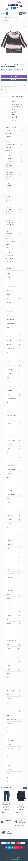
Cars (13, 357)
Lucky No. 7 (13, 582)
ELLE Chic (13, 419)
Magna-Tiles (13, 590)
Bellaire (13, 328)
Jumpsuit (8, 183)
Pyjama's (8, 213)
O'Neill (13, 661)
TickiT (13, 736)
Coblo (13, 378)
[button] (25, 26)
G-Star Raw (13, 444)
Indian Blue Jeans (10, 178)
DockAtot (13, 411)
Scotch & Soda (13, 690)
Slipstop (13, 703)
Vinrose (8, 235)
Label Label (13, 532)
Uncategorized (9, 258)
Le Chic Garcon (13, 540)
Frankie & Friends (13, 436)
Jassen (8, 181)
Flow (13, 432)
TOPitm (13, 744)
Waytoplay (13, 769)
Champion (13, 361)
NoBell (13, 644)
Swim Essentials (13, 728)
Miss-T (13, 619)
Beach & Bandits (13, 319)
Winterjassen (9, 264)
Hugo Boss (13, 474)
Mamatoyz (13, 598)
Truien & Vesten (10, 229)
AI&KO (13, 278)
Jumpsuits (8, 185)
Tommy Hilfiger (13, 740)
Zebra (13, 782)
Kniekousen (9, 194)
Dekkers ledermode (13, 399)
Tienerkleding (9, 252)
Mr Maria (13, 632)
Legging (8, 198)
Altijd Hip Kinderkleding (8, 857)
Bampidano (13, 311)
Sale (7, 250)
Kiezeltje (13, 524)
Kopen (15, 76)
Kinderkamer (9, 150)
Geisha (13, 453)
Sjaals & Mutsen (10, 224)
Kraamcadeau (9, 158)
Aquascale (13, 290)
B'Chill (13, 299)
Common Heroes (13, 382)
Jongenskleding (9, 147)
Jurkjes (8, 192)
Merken (7, 238)
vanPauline (13, 761)
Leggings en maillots (11, 202)
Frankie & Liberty (10, 174)
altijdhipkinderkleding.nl (14, 859)
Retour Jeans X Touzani (13, 682)
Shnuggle (13, 698)
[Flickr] (18, 847)
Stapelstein (13, 715)
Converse (13, 386)
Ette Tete (13, 424)
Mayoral (13, 611)
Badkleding (9, 165)
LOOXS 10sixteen (13, 574)
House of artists (13, 465)
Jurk (2, 86)
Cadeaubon (8, 136)
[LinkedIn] (12, 847)
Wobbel (13, 773)
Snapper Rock (13, 707)
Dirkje (13, 403)
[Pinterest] (21, 847)
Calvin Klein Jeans (13, 349)
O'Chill (13, 657)
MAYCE (13, 603)
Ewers (13, 428)
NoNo (7, 211)
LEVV (13, 553)
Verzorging (8, 261)
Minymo (13, 615)
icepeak (13, 482)
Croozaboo (13, 390)
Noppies (5, 89)
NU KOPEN (14, 120)
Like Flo (8, 205)
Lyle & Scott (13, 586)
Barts (13, 315)
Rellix (13, 673)
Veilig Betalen (8, 820)
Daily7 (13, 394)
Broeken (8, 167)
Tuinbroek (8, 231)
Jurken (8, 189)
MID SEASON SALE (10, 241)
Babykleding (9, 133)
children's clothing (10, 141)
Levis (13, 549)
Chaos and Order (13, 365)
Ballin (13, 307)
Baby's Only (13, 303)
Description (4, 95)
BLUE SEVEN (13, 340)
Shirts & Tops (9, 222)
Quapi (7, 216)
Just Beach (13, 515)
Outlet (7, 247)
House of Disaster (13, 469)
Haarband (8, 176)
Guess (13, 457)
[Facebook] (6, 847)
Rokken (8, 220)
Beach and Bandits (13, 324)
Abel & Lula (13, 274)
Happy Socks (13, 461)
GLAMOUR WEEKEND (11, 144)
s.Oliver (13, 686)
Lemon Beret (13, 544)
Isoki (13, 499)
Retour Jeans (13, 678)
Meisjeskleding (9, 161)
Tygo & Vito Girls (13, 757)
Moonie (13, 628)
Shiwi (13, 694)
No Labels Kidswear (13, 640)
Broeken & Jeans (10, 170)
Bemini (13, 336)
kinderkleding (9, 153)
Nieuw (7, 244)
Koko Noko (13, 528)
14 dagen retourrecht (22, 821)
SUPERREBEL (13, 723)
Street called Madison (13, 719)
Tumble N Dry (13, 748)
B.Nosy (8, 163)
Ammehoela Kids (13, 286)
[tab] (6, 95)
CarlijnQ (13, 353)
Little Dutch (13, 565)
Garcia (13, 449)
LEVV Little (13, 557)
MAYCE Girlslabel (13, 607)
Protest (13, 665)
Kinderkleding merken (11, 155)
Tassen (8, 226)
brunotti (13, 344)
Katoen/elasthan (9, 86)
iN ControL (13, 490)
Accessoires (9, 130)
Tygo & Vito (9, 233)
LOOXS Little (13, 578)
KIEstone (13, 519)
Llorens (13, 569)
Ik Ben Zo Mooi (13, 486)
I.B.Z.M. (13, 478)
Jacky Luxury (13, 507)
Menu (2, 13)
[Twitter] (9, 847)
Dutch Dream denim (13, 415)
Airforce (13, 282)
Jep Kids (13, 511)
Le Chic (8, 196)
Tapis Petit (13, 732)
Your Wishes (13, 778)
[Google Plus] (15, 847)
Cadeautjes (8, 139)
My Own (13, 636)
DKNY (13, 407)
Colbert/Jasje (9, 172)
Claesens (13, 374)
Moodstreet (9, 209)
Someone (13, 711)
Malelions (13, 594)
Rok (7, 218)
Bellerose (13, 332)
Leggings (8, 200)
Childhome (13, 369)
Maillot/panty (9, 207)
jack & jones (13, 503)
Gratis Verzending (9, 832)
